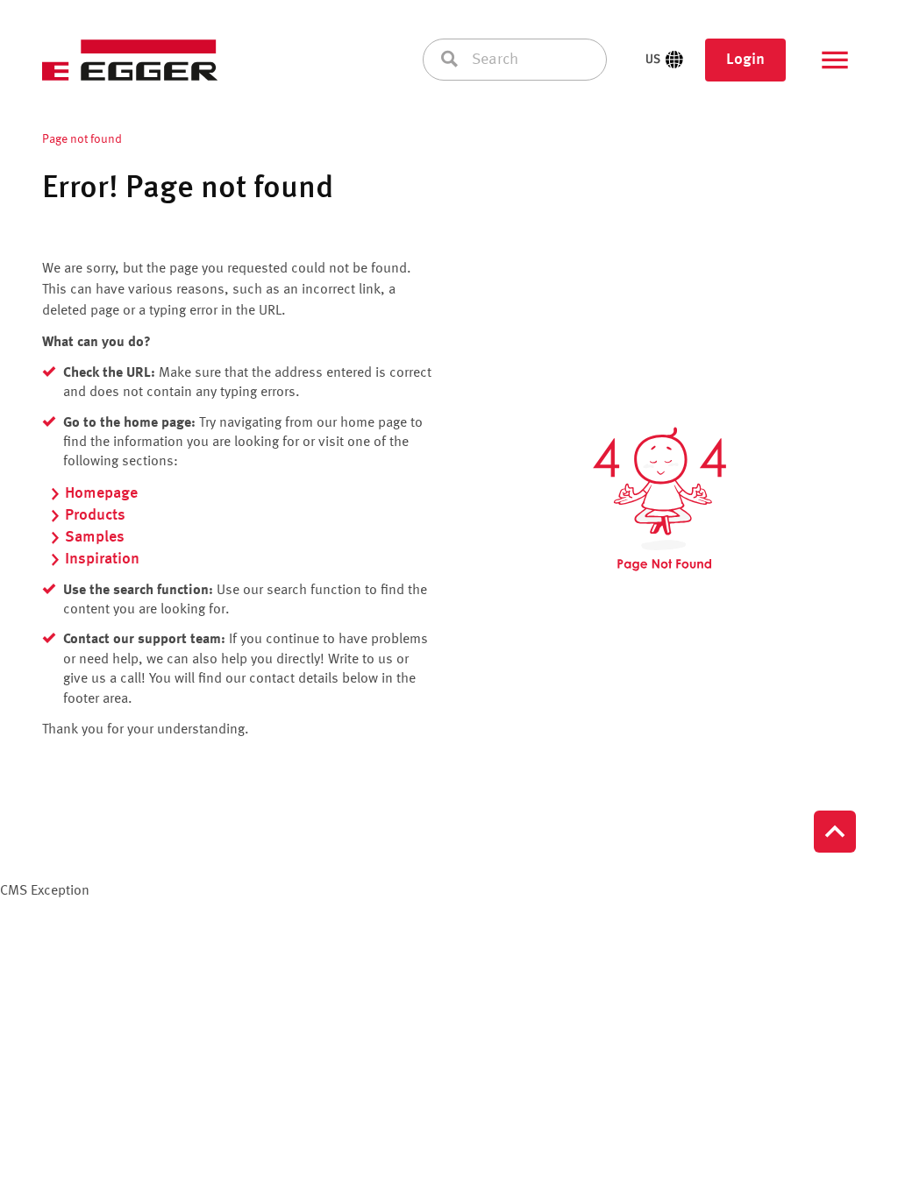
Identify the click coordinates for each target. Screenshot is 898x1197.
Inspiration (102, 559)
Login (745, 59)
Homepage (101, 493)
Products (95, 515)
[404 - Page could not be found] (659, 499)
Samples (95, 537)
